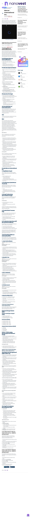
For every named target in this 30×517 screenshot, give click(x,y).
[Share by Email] (7, 18)
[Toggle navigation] (2, 3)
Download (4, 7)
